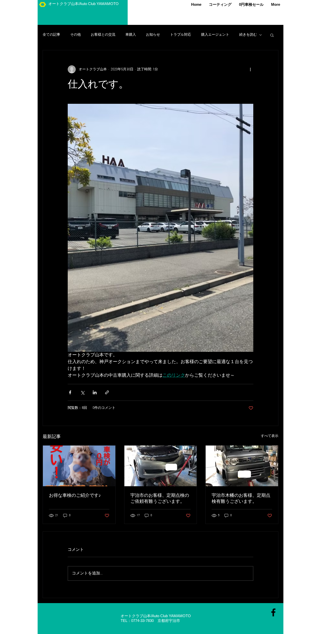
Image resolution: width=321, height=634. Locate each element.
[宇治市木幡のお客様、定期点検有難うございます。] (242, 466)
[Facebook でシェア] (70, 392)
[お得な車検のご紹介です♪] (79, 466)
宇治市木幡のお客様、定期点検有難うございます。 (241, 498)
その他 (75, 35)
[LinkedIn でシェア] (94, 392)
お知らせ (153, 35)
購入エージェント (215, 35)
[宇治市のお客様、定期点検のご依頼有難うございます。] (160, 466)
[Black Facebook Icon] (273, 612)
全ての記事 (51, 35)
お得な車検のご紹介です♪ (75, 495)
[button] (272, 35)
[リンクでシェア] (107, 392)
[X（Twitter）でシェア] (82, 392)
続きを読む (248, 35)
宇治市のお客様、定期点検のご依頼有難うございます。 (159, 498)
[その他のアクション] (250, 69)
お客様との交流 (103, 35)
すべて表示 (269, 436)
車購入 (130, 35)
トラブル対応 (180, 35)
